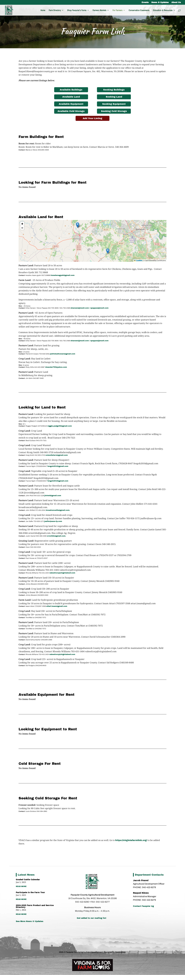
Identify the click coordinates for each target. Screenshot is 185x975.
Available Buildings (71, 90)
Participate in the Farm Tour (30, 892)
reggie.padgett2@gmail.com (59, 426)
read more (21, 886)
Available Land (71, 97)
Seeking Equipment (114, 104)
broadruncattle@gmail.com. (58, 510)
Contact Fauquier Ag (143, 906)
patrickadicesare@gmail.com (62, 354)
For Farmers (117, 10)
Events (145, 2)
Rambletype (120, 952)
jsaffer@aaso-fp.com (53, 521)
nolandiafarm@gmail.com (57, 455)
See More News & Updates (29, 921)
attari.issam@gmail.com (56, 606)
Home (42, 10)
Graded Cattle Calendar (28, 880)
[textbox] (93, 270)
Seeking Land (114, 97)
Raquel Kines (141, 893)
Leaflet (139, 260)
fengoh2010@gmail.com (57, 466)
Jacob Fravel (140, 880)
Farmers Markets (99, 10)
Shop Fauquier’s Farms (76, 10)
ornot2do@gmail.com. (56, 536)
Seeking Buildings (114, 90)
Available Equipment (71, 104)
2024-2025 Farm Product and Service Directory (35, 906)
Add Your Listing (92, 118)
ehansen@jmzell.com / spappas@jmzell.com (89, 308)
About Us (176, 2)
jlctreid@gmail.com (52, 496)
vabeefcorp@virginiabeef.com (62, 573)
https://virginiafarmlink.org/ (131, 840)
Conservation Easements (139, 10)
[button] (107, 251)
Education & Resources (163, 10)
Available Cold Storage (71, 111)
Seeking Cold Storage (114, 111)
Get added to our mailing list (91, 918)
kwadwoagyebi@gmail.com (62, 275)
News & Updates (160, 2)
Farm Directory (55, 10)
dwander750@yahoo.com (56, 367)
